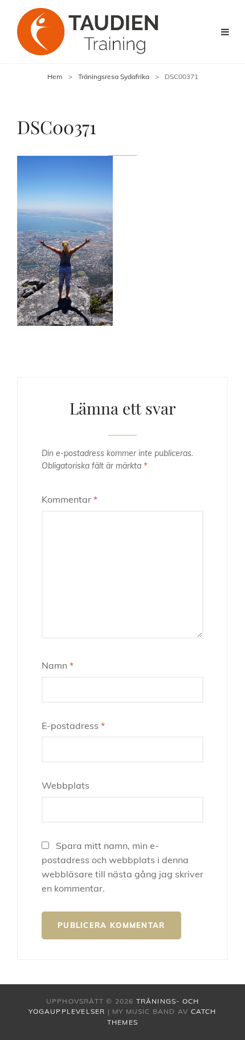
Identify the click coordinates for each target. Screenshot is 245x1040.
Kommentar (69, 499)
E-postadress (73, 725)
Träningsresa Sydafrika (113, 76)
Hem (55, 76)
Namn (58, 665)
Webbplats (65, 785)
